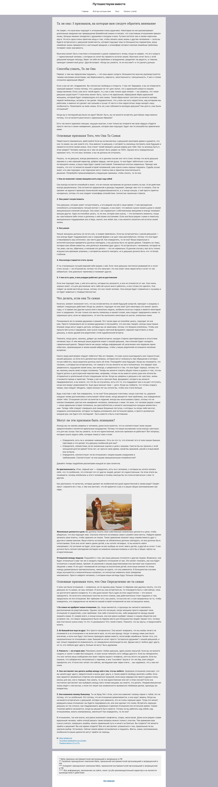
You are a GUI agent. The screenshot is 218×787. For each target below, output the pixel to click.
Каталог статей (130, 11)
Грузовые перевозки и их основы (72, 740)
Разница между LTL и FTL (69, 743)
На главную (109, 781)
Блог (117, 11)
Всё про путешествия (102, 11)
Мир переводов (65, 738)
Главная (85, 11)
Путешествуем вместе (109, 4)
